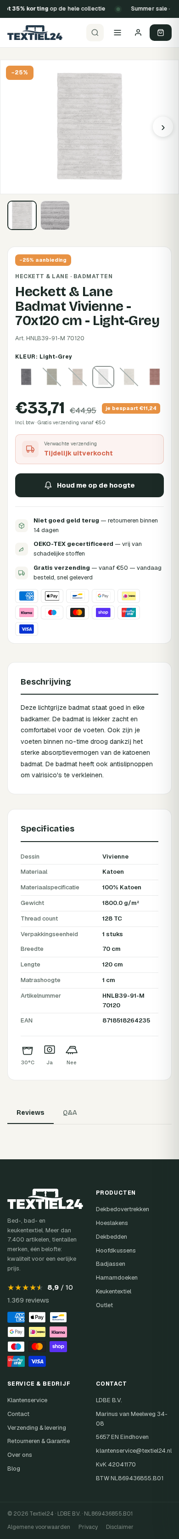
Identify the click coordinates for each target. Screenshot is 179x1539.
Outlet (104, 1305)
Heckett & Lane (41, 276)
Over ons (19, 1455)
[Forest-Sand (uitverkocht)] (78, 377)
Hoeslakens (112, 1223)
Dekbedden (111, 1237)
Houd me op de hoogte (96, 485)
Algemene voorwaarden (38, 1527)
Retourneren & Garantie (38, 1441)
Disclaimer (120, 1527)
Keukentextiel (113, 1291)
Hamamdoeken (117, 1277)
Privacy (88, 1527)
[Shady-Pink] (155, 377)
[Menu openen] (117, 32)
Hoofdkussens (116, 1250)
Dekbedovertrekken (122, 1209)
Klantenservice (27, 1400)
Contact (18, 1414)
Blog (13, 1468)
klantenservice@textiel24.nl (134, 1451)
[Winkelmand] (161, 32)
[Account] (138, 32)
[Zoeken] (95, 32)
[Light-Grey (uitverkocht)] (103, 377)
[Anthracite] (26, 377)
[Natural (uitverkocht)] (129, 377)
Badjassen (110, 1264)
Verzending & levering (36, 1428)
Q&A (70, 1113)
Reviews (31, 1113)
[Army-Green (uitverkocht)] (52, 377)
